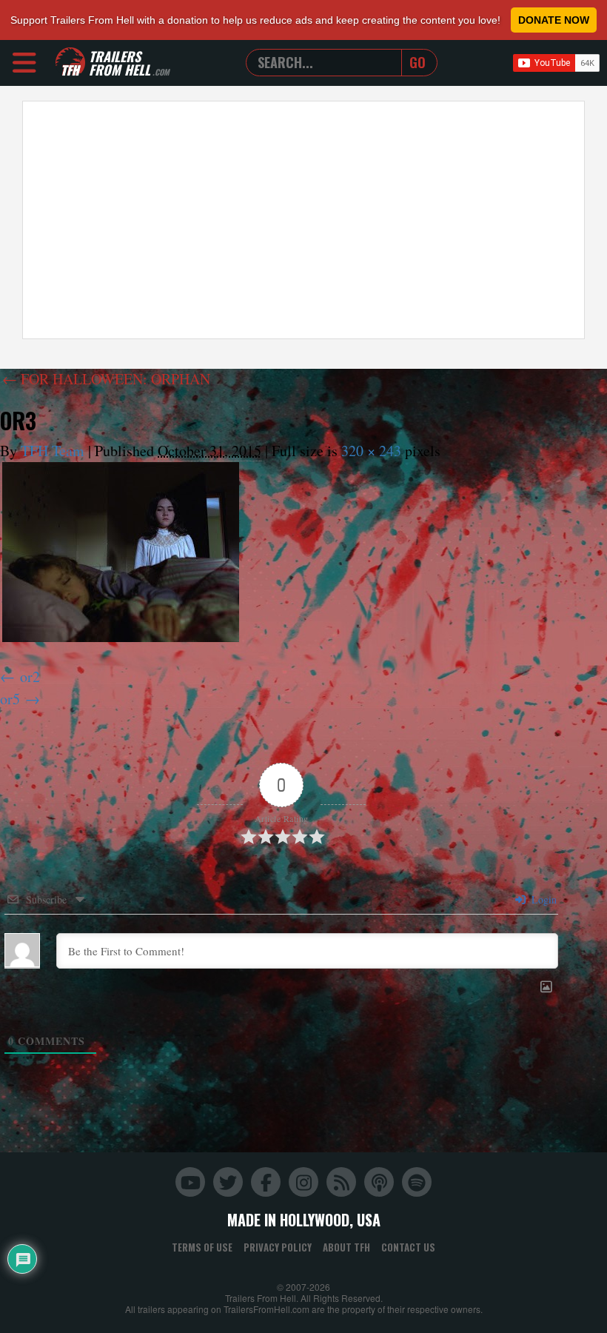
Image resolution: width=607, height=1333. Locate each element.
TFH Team (52, 451)
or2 (30, 676)
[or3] (120, 552)
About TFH (346, 1247)
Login (543, 899)
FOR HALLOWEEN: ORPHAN (106, 379)
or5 (10, 699)
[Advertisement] (303, 220)
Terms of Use (202, 1247)
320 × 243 (371, 451)
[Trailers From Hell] (70, 62)
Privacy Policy (278, 1247)
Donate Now (553, 20)
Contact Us (408, 1247)
